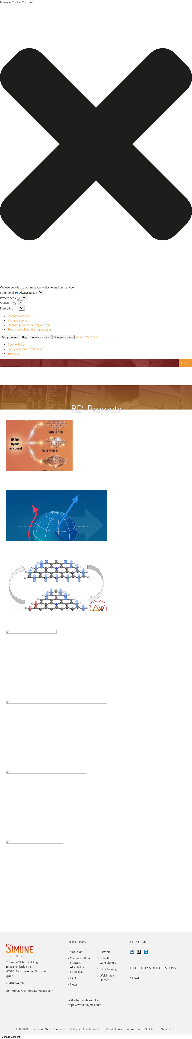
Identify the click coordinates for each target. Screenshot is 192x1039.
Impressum (15, 354)
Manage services (19, 320)
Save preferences (63, 337)
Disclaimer (150, 1029)
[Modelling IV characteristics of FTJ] (56, 702)
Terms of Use (168, 1029)
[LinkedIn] (146, 952)
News (73, 985)
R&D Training (108, 969)
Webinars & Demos (107, 977)
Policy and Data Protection (25, 349)
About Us (76, 952)
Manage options (18, 316)
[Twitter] (139, 952)
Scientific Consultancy (108, 960)
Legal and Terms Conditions (49, 1029)
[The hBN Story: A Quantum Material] (39, 422)
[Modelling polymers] (34, 842)
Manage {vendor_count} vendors (29, 325)
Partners (105, 952)
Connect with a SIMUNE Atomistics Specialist (80, 965)
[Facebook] (132, 952)
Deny (25, 337)
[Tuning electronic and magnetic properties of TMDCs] (31, 632)
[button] (96, 145)
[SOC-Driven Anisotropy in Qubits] (56, 492)
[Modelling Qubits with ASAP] (56, 562)
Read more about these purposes (30, 330)
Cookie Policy (17, 345)
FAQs (73, 978)
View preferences (41, 337)
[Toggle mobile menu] (184, 375)
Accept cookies (10, 337)
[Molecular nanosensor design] (46, 772)
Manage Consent (11, 1036)
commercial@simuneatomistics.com (29, 991)
